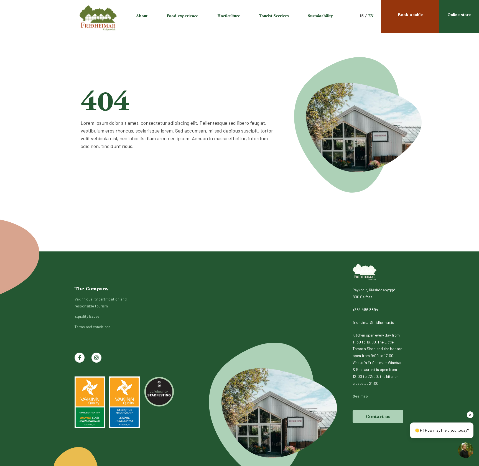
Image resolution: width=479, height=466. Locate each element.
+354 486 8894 (365, 309)
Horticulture (228, 16)
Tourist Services (274, 16)
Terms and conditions (93, 326)
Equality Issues (87, 316)
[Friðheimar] (364, 272)
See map (360, 396)
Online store (459, 15)
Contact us (378, 416)
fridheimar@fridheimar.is (373, 322)
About (141, 16)
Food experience (182, 16)
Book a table (410, 15)
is (362, 16)
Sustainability (320, 16)
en (370, 16)
